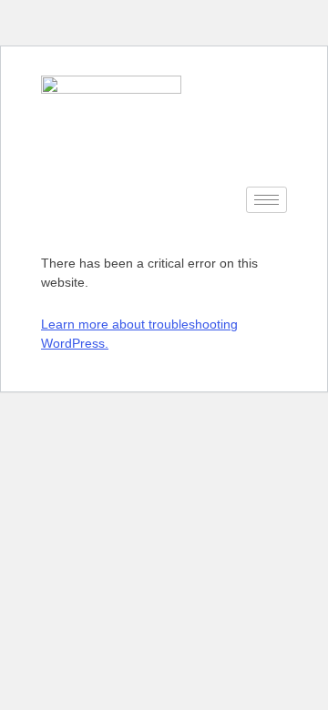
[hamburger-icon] (266, 200)
